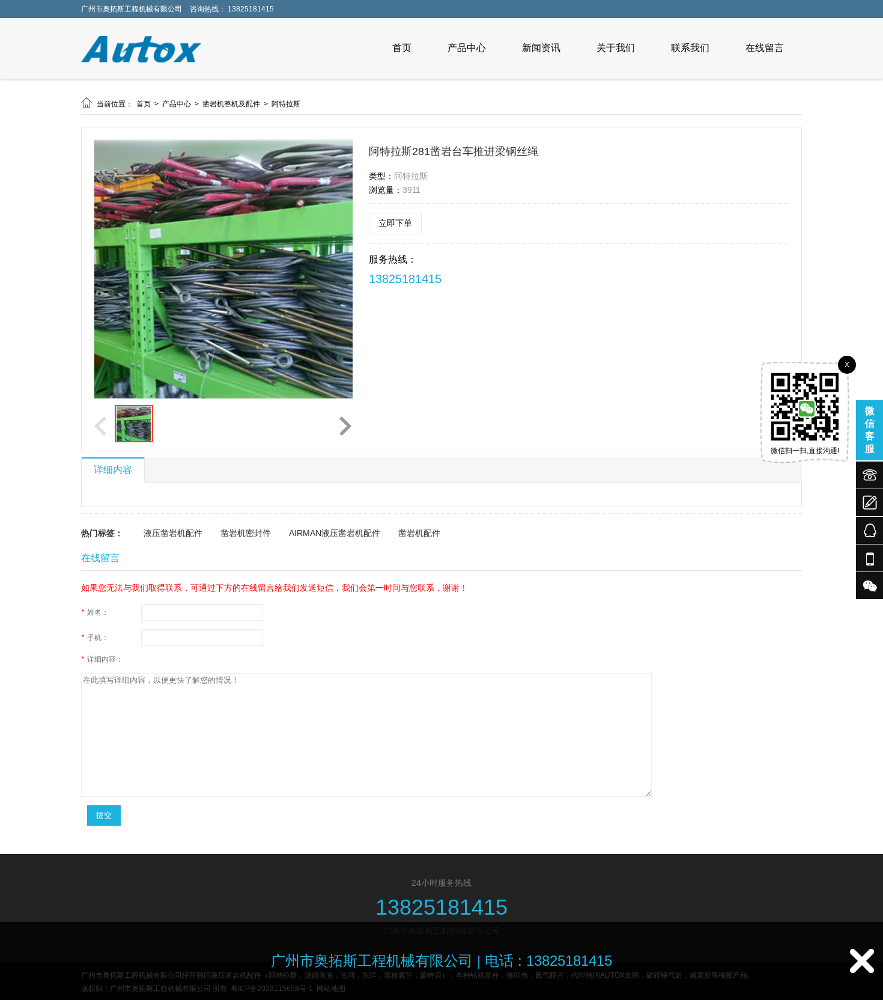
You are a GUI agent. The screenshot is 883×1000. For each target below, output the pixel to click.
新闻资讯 (541, 48)
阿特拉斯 (286, 104)
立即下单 (395, 223)
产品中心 (467, 48)
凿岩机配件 (419, 533)
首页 (401, 48)
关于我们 (615, 48)
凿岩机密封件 (245, 533)
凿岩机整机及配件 (232, 104)
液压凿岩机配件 (173, 533)
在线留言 (764, 48)
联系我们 (690, 48)
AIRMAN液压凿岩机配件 (334, 533)
